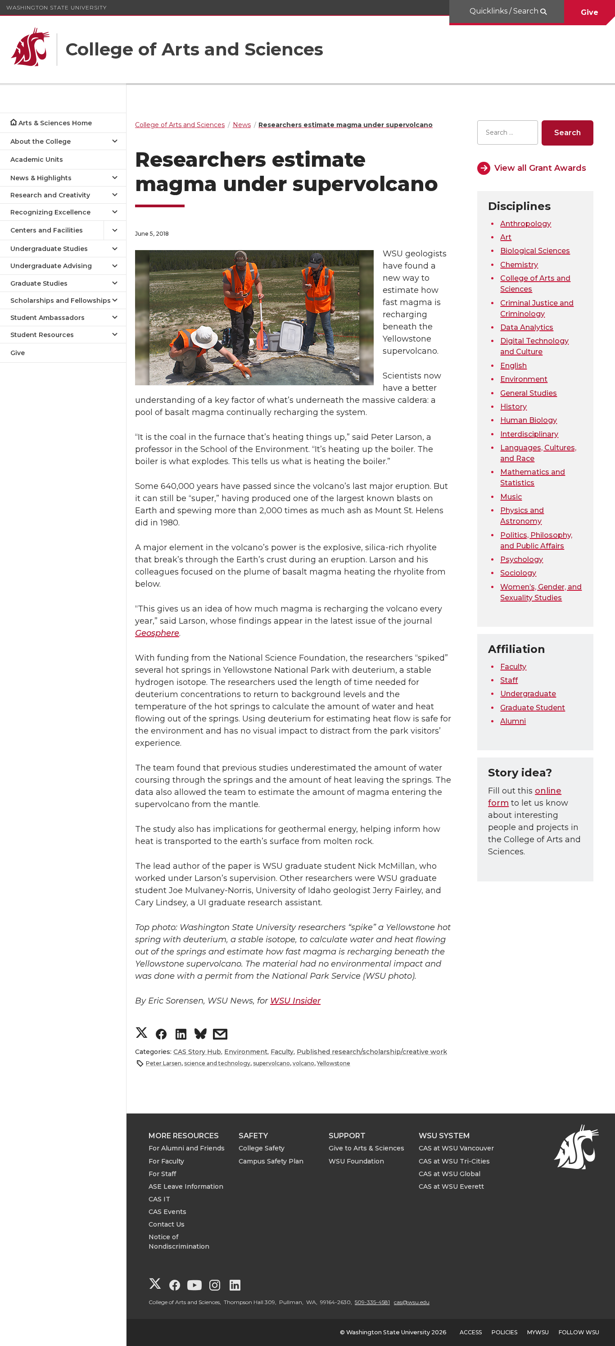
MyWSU (538, 1332)
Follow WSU (579, 1332)
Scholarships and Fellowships (60, 301)
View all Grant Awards (540, 168)
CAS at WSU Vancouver (456, 1148)
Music (511, 497)
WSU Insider (295, 1001)
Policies (504, 1332)
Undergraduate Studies (49, 249)
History (513, 406)
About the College (40, 141)
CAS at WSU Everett (451, 1186)
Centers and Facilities (46, 230)
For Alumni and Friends (187, 1148)
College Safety (262, 1148)
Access (471, 1332)
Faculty (282, 1052)
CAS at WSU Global (449, 1174)
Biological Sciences (535, 250)
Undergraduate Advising (51, 266)
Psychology (521, 559)
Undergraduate (528, 693)
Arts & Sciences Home (55, 123)
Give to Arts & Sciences (366, 1148)
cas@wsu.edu (412, 1302)
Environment (245, 1052)
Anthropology (525, 223)
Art (505, 237)
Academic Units (36, 159)
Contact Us (167, 1224)
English (513, 365)
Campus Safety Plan (271, 1161)
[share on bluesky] (200, 1035)
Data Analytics (526, 327)
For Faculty (166, 1161)
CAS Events (167, 1212)
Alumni (513, 721)
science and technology (217, 1063)
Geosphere (157, 633)
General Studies (528, 393)
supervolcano (271, 1063)
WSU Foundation (356, 1161)
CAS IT (159, 1199)
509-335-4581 (372, 1302)
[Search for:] (507, 132)
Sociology (518, 573)
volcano (303, 1063)
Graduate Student (532, 707)
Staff (509, 680)
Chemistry (519, 264)
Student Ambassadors (47, 318)
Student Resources (42, 335)
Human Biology (528, 420)
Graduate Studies (39, 283)
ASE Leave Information (186, 1186)
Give (589, 12)
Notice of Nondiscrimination (179, 1241)
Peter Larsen (163, 1063)
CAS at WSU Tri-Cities (454, 1161)
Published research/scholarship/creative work (372, 1052)
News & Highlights (41, 178)
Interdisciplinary (529, 434)
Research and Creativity (50, 195)
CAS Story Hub (197, 1052)
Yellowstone (333, 1063)
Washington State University (56, 7)
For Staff (162, 1174)
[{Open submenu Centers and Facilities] (115, 230)
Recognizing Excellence (50, 212)
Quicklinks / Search (505, 11)
